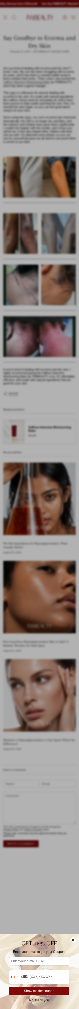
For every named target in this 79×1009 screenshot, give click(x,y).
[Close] (73, 940)
